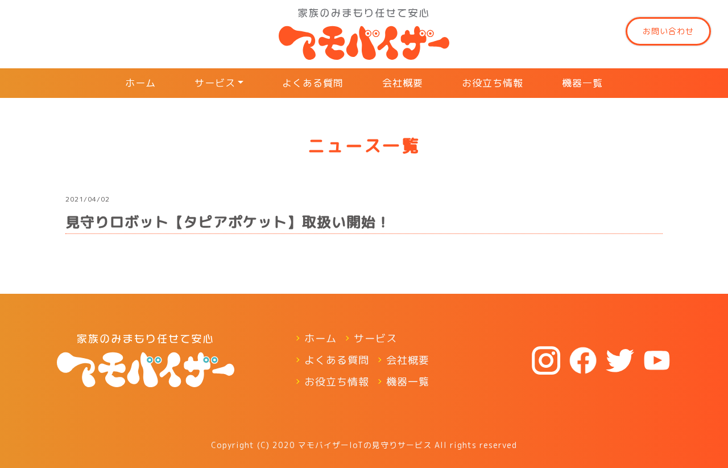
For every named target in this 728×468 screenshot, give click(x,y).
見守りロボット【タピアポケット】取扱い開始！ (228, 222)
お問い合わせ (668, 31)
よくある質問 (313, 82)
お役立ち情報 (492, 82)
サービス (215, 82)
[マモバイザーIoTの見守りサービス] (364, 34)
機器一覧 (582, 82)
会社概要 (402, 82)
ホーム (140, 82)
